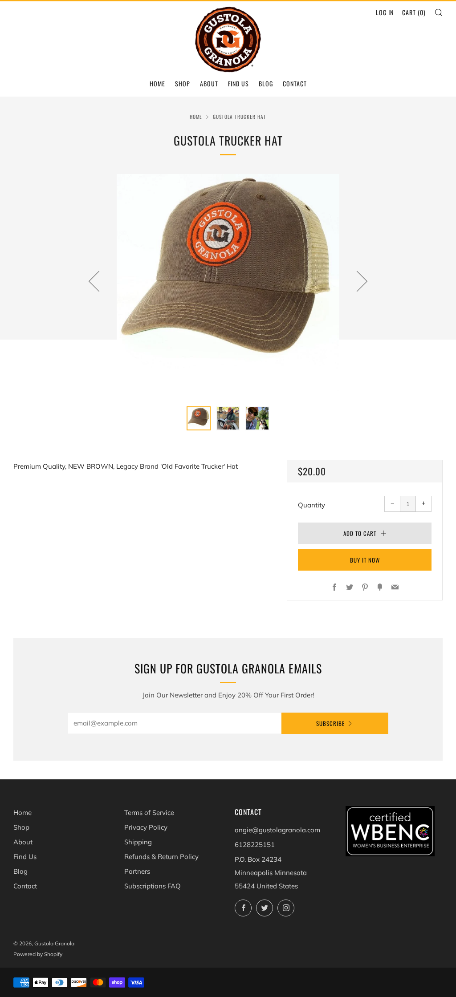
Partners (137, 871)
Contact (295, 83)
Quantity (311, 505)
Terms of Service (149, 812)
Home (157, 83)
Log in (385, 12)
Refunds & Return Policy (161, 856)
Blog (266, 83)
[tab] (199, 418)
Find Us (238, 83)
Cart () (414, 12)
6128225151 (255, 844)
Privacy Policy (145, 827)
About (209, 83)
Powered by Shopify (37, 954)
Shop (182, 83)
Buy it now (365, 559)
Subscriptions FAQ (152, 886)
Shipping (138, 842)
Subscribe (330, 723)
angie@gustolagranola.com (277, 830)
